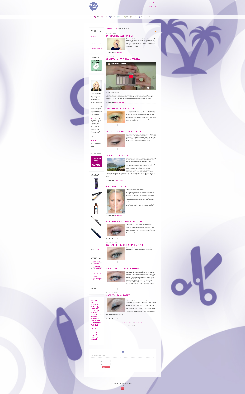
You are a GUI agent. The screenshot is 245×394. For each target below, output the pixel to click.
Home (91, 16)
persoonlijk (94, 333)
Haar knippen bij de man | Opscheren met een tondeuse (97, 265)
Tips (115, 28)
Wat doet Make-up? (116, 186)
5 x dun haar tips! (96, 261)
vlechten (99, 339)
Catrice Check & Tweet (118, 295)
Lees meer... (119, 52)
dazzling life (93, 304)
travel (97, 337)
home (97, 318)
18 (134, 322)
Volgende (139, 322)
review (93, 337)
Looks (115, 125)
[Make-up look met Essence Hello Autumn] (115, 253)
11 (126, 322)
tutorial (94, 339)
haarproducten (94, 308)
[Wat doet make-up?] (115, 200)
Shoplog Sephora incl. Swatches (123, 59)
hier (94, 143)
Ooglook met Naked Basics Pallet (123, 131)
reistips (92, 335)
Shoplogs (116, 102)
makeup (94, 325)
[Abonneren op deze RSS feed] (155, 31)
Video (92, 118)
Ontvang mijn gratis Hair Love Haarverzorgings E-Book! (96, 48)
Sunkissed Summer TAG (117, 155)
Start (122, 322)
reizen (97, 335)
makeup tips (94, 329)
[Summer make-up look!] (115, 116)
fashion (92, 306)
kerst (92, 322)
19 (135, 322)
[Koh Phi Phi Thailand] (115, 164)
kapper (92, 320)
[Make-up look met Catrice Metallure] (115, 276)
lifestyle (97, 323)
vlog (92, 341)
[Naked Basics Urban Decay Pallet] (115, 140)
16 (132, 322)
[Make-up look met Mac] (115, 230)
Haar (111, 28)
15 (130, 322)
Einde (142, 322)
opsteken (93, 331)
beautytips (93, 302)
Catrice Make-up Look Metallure (123, 268)
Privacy (116, 381)
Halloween (93, 318)
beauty (95, 300)
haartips (95, 310)
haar (98, 306)
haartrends (94, 312)
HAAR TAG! (96, 249)
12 (127, 322)
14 (129, 322)
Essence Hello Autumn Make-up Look (125, 245)
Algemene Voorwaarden (130, 381)
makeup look (94, 327)
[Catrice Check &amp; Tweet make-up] (115, 304)
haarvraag (94, 316)
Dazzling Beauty (128, 383)
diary (98, 304)
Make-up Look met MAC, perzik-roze (124, 221)
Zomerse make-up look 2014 (120, 108)
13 (128, 322)
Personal (116, 180)
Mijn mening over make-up (119, 36)
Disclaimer (111, 381)
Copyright (122, 381)
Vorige (124, 322)
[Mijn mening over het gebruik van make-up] (115, 44)
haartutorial (96, 315)
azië (92, 300)
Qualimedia (125, 385)
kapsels (97, 321)
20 (136, 322)
